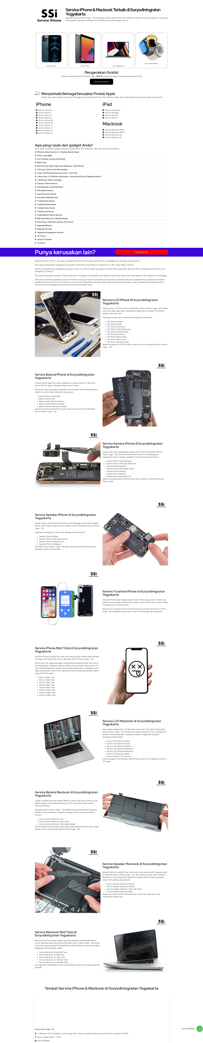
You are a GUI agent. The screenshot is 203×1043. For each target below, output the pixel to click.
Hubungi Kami (143, 252)
